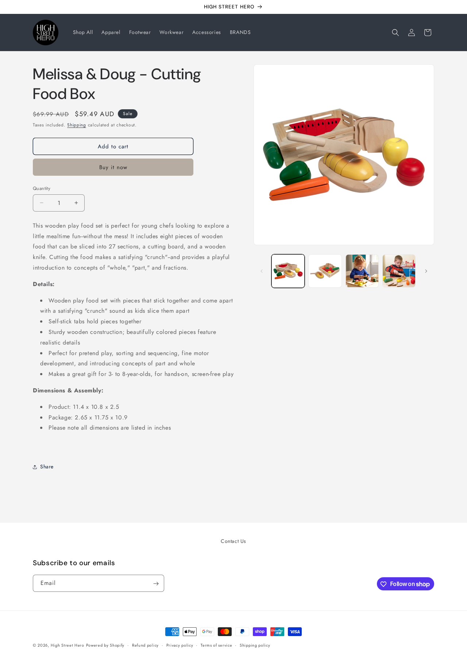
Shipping (76, 125)
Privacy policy (179, 645)
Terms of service (216, 645)
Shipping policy (255, 645)
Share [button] (47, 466)
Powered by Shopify (105, 645)
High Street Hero (67, 645)
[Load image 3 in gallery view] (362, 271)
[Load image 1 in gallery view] (288, 271)
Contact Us (233, 541)
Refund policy (145, 645)
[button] (395, 32)
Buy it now (113, 167)
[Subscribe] (156, 583)
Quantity (41, 188)
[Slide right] (426, 271)
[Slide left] (262, 271)
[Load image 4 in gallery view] (399, 271)
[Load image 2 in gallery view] (324, 271)
